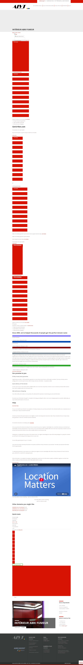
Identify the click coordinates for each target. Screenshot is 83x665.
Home (15, 42)
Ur (14, 522)
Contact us (16, 47)
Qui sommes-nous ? (37, 5)
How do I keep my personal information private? (21, 443)
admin (23, 627)
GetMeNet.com (15, 507)
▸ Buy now (14, 135)
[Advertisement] (41, 19)
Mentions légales (68, 663)
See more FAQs (15, 405)
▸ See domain (21, 507)
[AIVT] (21, 8)
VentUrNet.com (15, 510)
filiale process (58, 5)
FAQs (15, 43)
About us (16, 45)
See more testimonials (16, 371)
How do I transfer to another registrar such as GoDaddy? (23, 407)
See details (27, 119)
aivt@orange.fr (42, 0)
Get (13, 522)
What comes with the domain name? (19, 432)
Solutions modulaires (48, 5)
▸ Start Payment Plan (17, 564)
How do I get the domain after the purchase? (21, 425)
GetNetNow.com (15, 508)
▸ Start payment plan (17, 72)
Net (16, 522)
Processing (16, 73)
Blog (69, 5)
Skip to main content (16, 32)
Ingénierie (65, 5)
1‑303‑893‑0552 (30, 325)
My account (16, 48)
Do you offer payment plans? (18, 438)
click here (32, 422)
